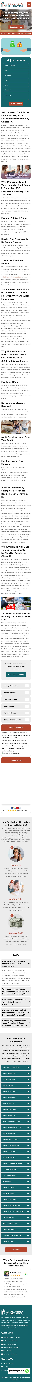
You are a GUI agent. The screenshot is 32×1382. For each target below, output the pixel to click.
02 (12, 881)
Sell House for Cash (9, 1091)
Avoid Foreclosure (8, 1103)
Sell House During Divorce (11, 1145)
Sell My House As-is (9, 1097)
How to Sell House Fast (10, 1223)
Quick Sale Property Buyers (11, 1067)
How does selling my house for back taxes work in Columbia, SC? (13, 963)
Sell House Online (8, 1241)
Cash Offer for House (9, 1169)
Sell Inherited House (9, 1109)
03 (12, 915)
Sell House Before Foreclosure (12, 1163)
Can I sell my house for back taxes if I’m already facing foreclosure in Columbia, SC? (14, 1023)
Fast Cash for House (10, 1344)
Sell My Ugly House (9, 1229)
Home (3, 33)
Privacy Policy (7, 1351)
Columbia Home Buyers (22, 1377)
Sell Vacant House (8, 1217)
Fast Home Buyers (8, 1193)
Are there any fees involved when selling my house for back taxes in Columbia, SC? (14, 1012)
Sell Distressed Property (10, 1139)
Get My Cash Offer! (16, 103)
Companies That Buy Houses (12, 1235)
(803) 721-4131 (16, 27)
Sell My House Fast (9, 1073)
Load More (16, 1249)
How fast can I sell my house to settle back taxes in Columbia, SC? (14, 1002)
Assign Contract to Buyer (11, 1337)
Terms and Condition (10, 1354)
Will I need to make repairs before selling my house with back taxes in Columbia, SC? (14, 991)
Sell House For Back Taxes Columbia (19, 33)
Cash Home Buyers (9, 1079)
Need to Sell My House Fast (11, 1121)
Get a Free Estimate (16, 675)
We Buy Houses (8, 1085)
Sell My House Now (9, 1115)
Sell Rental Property (9, 1199)
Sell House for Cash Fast (11, 1347)
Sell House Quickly (9, 1187)
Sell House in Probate (9, 1151)
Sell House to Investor (10, 1341)
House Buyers (7, 1181)
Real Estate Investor (9, 1175)
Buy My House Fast (9, 1133)
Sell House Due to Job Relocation (13, 1211)
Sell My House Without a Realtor (13, 1127)
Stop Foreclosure (8, 1157)
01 (12, 847)
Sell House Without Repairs (11, 1205)
